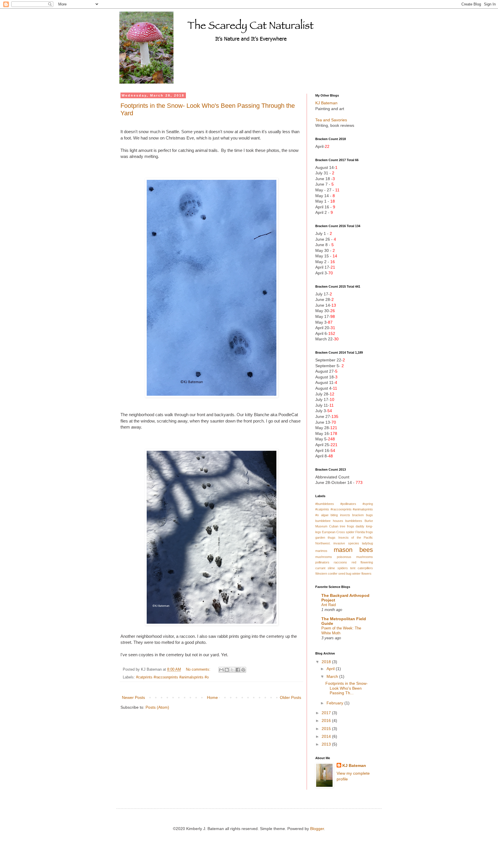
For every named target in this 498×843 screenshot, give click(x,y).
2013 (327, 744)
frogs (369, 532)
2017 (327, 712)
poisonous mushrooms (355, 557)
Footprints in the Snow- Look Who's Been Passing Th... (346, 688)
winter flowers (361, 573)
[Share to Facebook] (238, 670)
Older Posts (290, 697)
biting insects (340, 515)
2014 (327, 736)
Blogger (317, 828)
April (331, 668)
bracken (358, 515)
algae (325, 515)
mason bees (353, 549)
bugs (369, 515)
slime (331, 568)
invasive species (346, 543)
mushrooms (323, 557)
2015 (327, 728)
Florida (360, 532)
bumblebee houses (329, 521)
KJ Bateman (326, 103)
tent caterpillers (361, 568)
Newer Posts (133, 697)
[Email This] (221, 670)
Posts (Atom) (157, 707)
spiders (342, 568)
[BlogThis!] (227, 670)
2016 (327, 720)
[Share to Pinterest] (243, 670)
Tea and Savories (331, 120)
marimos (321, 550)
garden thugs (325, 537)
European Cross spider (338, 532)
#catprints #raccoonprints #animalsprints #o (172, 677)
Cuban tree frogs (341, 526)
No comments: (199, 669)
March (333, 676)
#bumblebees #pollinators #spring (344, 504)
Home (212, 697)
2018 (327, 661)
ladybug (367, 543)
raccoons (340, 562)
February (335, 703)
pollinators (322, 562)
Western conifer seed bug (333, 573)
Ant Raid (328, 605)
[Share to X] (232, 670)
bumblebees (353, 521)
